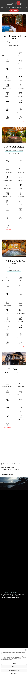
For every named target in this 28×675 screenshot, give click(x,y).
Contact (19, 7)
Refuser (14, 666)
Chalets (13, 7)
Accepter (14, 663)
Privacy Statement (14, 673)
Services (8, 7)
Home (2, 7)
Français (25, 7)
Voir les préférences (14, 670)
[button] (26, 650)
